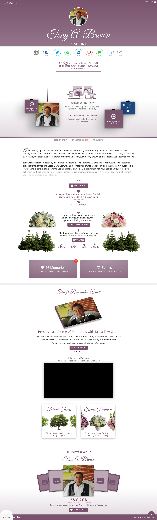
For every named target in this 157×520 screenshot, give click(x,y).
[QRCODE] (36, 52)
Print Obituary (79, 185)
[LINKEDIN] (78, 52)
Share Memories (80, 510)
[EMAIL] (89, 52)
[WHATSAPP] (67, 52)
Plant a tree (78, 240)
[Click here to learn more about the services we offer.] (78, 501)
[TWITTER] (57, 52)
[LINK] (120, 52)
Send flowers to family (78, 225)
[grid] (78, 108)
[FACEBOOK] (46, 52)
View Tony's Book (78, 348)
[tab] (60, 140)
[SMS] (99, 52)
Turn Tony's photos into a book (82, 116)
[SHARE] (110, 52)
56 (76, 261)
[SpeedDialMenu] (151, 514)
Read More (78, 181)
